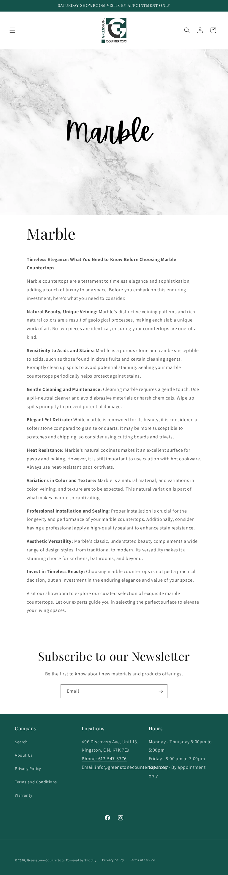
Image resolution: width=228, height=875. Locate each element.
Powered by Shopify (81, 860)
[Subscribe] (160, 691)
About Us (24, 755)
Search (21, 741)
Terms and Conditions (36, 782)
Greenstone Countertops (46, 860)
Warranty (23, 795)
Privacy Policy (28, 768)
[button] (12, 30)
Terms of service (142, 860)
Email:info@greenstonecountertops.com (125, 767)
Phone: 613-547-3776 (104, 758)
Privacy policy (113, 860)
